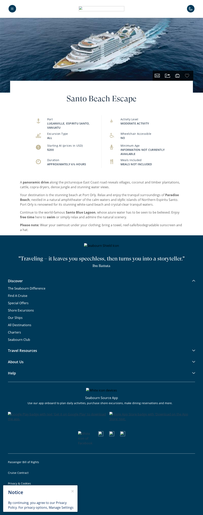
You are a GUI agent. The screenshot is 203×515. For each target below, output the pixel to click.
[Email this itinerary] (157, 76)
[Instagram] (111, 435)
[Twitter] (122, 435)
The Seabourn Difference (26, 288)
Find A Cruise (17, 296)
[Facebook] (85, 443)
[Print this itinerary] (177, 76)
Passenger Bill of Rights (23, 462)
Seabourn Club (19, 339)
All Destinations (19, 325)
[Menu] (12, 8)
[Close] (72, 491)
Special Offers (18, 303)
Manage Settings (61, 507)
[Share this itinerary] (167, 76)
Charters (14, 332)
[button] (101, 8)
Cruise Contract (18, 473)
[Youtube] (100, 435)
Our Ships (15, 317)
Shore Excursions (21, 310)
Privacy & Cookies (19, 483)
